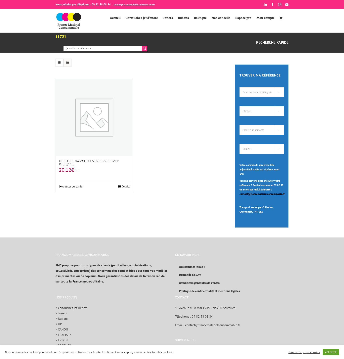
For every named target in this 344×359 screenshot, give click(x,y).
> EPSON (62, 340)
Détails (125, 186)
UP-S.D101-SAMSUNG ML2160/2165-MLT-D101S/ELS (89, 162)
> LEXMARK (64, 335)
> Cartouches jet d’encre (71, 308)
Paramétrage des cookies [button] (304, 352)
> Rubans (62, 319)
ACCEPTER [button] (331, 352)
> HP (59, 324)
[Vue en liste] (67, 63)
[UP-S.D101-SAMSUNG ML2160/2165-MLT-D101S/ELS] (94, 117)
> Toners (61, 313)
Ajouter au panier (72, 186)
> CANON (62, 329)
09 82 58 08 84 (202, 316)
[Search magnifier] (144, 48)
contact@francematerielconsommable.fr (134, 4)
